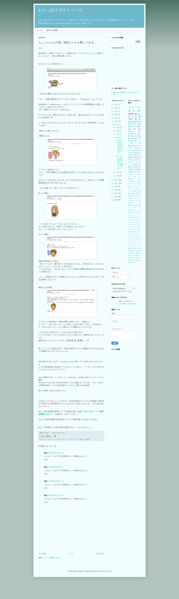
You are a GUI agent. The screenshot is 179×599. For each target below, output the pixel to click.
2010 (116, 186)
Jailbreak (131, 134)
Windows (131, 141)
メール (76, 439)
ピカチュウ (137, 234)
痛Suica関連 (52, 30)
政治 (139, 193)
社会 (137, 196)
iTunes (130, 153)
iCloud (139, 181)
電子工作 (130, 262)
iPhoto (130, 212)
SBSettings (131, 179)
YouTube (130, 181)
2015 (116, 118)
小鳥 (135, 248)
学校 (136, 155)
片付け (130, 255)
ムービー (135, 241)
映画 (131, 196)
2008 (116, 193)
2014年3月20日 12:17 (56, 481)
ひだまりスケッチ (134, 215)
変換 (133, 193)
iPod (139, 184)
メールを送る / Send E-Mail (126, 303)
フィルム (133, 236)
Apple (139, 126)
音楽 (131, 172)
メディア (131, 243)
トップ (39, 30)
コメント (118, 277)
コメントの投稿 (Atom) (51, 557)
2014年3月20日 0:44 (55, 467)
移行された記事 (134, 115)
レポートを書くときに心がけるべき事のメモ (119, 146)
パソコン (70, 439)
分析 (130, 155)
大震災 (130, 169)
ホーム (71, 553)
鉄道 (137, 157)
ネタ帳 (130, 231)
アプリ (135, 143)
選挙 (136, 260)
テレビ (136, 229)
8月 (117, 131)
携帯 (133, 250)
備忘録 (134, 121)
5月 (117, 137)
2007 (116, 196)
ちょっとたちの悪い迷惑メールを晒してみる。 (119, 162)
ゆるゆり (133, 217)
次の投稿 (42, 553)
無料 (137, 253)
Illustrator (130, 203)
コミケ (134, 224)
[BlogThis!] (43, 436)
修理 (136, 153)
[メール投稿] (54, 436)
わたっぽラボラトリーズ (60, 10)
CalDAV (138, 172)
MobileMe (134, 150)
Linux (134, 176)
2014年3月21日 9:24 (55, 495)
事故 (135, 191)
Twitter (132, 136)
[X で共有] (45, 436)
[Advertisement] (71, 545)
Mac (139, 134)
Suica (139, 148)
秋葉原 (130, 157)
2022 (116, 104)
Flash (139, 198)
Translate (129, 291)
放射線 (138, 169)
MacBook (130, 205)
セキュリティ (61, 439)
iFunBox (130, 160)
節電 (137, 258)
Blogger (109, 571)
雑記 (88, 439)
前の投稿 (100, 553)
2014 (116, 121)
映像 (139, 250)
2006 (116, 200)
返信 (46, 459)
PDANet (138, 205)
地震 (136, 167)
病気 (131, 258)
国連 (129, 248)
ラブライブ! (134, 246)
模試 (131, 253)
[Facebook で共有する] (47, 436)
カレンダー (133, 186)
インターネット (50, 439)
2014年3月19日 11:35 (56, 453)
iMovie (133, 184)
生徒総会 (138, 255)
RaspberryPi (131, 210)
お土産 (136, 212)
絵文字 (130, 260)
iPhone (130, 131)
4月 (117, 172)
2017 (116, 111)
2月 (117, 175)
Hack (130, 126)
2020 (116, 108)
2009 (116, 190)
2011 (116, 183)
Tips (134, 129)
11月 (118, 127)
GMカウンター (135, 174)
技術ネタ (83, 439)
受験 (130, 167)
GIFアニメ (134, 200)
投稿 (116, 272)
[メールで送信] (40, 436)
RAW (134, 207)
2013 (116, 124)
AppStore (130, 198)
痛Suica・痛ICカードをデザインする (127, 93)
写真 (136, 165)
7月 (117, 134)
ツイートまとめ (134, 108)
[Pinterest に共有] (49, 436)
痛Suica (135, 138)
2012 (116, 180)
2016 (116, 114)
